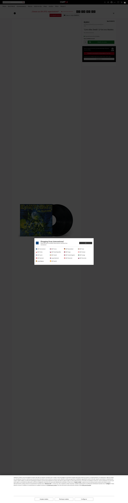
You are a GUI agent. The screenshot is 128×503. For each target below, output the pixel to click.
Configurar (84, 499)
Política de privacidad (86, 485)
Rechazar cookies (64, 499)
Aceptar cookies (44, 499)
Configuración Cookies (52, 485)
